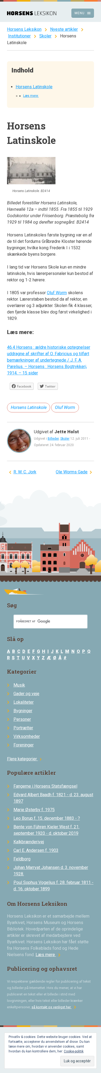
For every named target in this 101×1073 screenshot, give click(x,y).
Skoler (45, 36)
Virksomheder (26, 736)
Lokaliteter (23, 702)
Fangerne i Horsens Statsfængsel (45, 786)
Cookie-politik (73, 1051)
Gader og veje (26, 693)
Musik (19, 685)
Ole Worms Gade (72, 471)
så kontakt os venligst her (55, 1007)
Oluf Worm (57, 292)
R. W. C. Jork (24, 471)
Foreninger (23, 745)
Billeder (53, 438)
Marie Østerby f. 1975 (34, 809)
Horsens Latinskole (34, 86)
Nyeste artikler (64, 29)
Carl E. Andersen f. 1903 (35, 850)
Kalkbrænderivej (28, 841)
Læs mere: (31, 96)
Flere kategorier (25, 758)
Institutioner (19, 36)
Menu (83, 13)
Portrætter (23, 727)
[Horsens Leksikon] (31, 13)
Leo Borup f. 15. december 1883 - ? (46, 818)
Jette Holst (66, 431)
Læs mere (49, 954)
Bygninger (22, 710)
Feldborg (21, 858)
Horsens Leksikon (24, 29)
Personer (22, 719)
